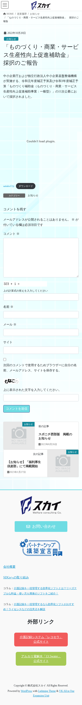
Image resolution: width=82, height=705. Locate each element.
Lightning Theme (47, 691)
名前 (8, 306)
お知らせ (11, 39)
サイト (7, 342)
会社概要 (9, 566)
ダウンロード (26, 186)
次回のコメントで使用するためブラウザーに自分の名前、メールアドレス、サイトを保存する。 (40, 368)
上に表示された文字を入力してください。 (32, 390)
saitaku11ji (8, 186)
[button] (41, 526)
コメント (11, 233)
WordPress (26, 691)
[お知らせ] (19, 431)
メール (9, 324)
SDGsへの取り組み (16, 577)
